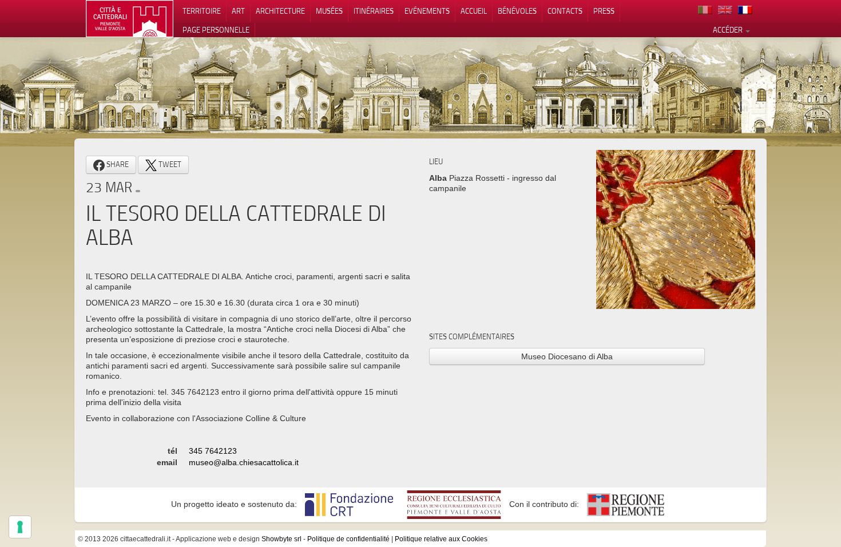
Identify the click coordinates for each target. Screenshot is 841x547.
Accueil (474, 11)
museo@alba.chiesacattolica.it (244, 462)
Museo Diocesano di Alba (567, 356)
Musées (329, 11)
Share (117, 164)
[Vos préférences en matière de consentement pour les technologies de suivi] (20, 527)
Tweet (169, 164)
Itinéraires (374, 11)
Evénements (427, 11)
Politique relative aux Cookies (441, 539)
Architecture (280, 11)
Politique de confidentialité (348, 539)
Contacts (565, 11)
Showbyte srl (281, 539)
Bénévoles (517, 11)
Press (603, 11)
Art (238, 11)
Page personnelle (216, 30)
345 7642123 (213, 450)
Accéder (728, 30)
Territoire (202, 11)
